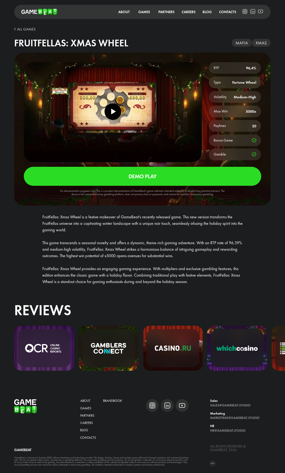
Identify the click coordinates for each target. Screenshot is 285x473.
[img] (44, 348)
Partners (87, 415)
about (85, 400)
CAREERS (86, 423)
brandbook (112, 400)
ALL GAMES (26, 29)
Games (85, 408)
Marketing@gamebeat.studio (235, 418)
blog (84, 430)
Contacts (88, 437)
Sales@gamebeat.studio (230, 405)
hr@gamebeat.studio (228, 430)
